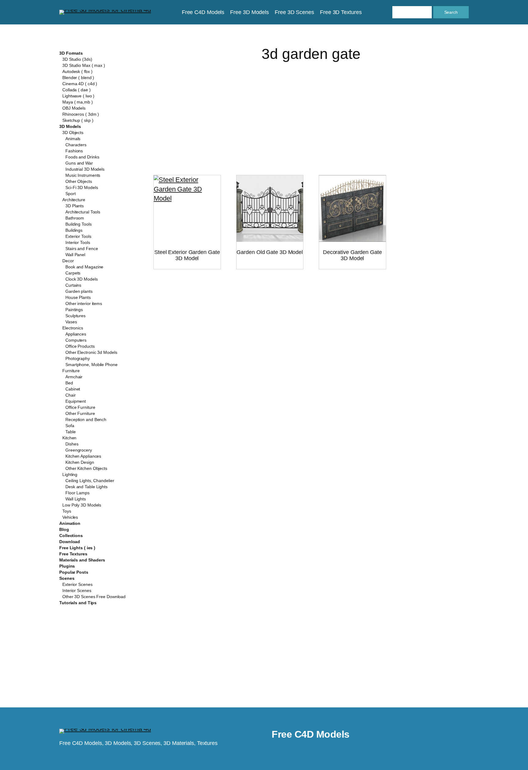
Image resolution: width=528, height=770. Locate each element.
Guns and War (79, 163)
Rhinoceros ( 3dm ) (80, 114)
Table (70, 431)
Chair (70, 395)
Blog (64, 529)
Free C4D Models (311, 734)
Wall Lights (75, 498)
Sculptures (75, 315)
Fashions (74, 150)
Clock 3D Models (81, 279)
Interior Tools (77, 242)
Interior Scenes (76, 590)
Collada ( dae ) (76, 89)
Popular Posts (73, 572)
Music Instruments (82, 175)
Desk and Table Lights (86, 486)
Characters (75, 144)
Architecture (73, 199)
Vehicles (70, 517)
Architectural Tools (82, 211)
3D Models (70, 126)
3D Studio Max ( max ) (83, 65)
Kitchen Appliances (83, 456)
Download (69, 541)
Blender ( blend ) (78, 77)
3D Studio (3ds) (77, 59)
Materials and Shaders (82, 560)
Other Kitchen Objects (86, 468)
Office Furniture (80, 407)
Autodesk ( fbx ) (77, 71)
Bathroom (74, 218)
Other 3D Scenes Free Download (94, 596)
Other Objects (78, 181)
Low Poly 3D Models (81, 505)
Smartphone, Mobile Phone (91, 364)
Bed (69, 382)
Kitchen (69, 437)
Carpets (72, 273)
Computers (75, 340)
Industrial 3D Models (85, 169)
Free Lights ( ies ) (77, 547)
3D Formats (71, 53)
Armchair (73, 376)
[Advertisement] (311, 111)
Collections (71, 535)
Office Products (80, 346)
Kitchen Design (79, 462)
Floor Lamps (77, 492)
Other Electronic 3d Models (91, 352)
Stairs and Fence (81, 248)
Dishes (71, 443)
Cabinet (72, 389)
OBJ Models (74, 108)
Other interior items (83, 303)
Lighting (69, 474)
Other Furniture (80, 413)
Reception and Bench (85, 419)
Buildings (73, 230)
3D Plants (74, 205)
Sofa (69, 425)
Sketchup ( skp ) (77, 120)
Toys (66, 511)
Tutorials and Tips (78, 602)
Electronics (72, 327)
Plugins (67, 566)
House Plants (78, 297)
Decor (68, 260)
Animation (69, 523)
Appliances (75, 334)
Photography (77, 358)
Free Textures (73, 553)
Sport (70, 193)
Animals (72, 138)
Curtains (73, 285)
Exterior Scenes (77, 584)
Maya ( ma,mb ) (77, 102)
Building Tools (78, 224)
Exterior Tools (78, 236)
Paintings (74, 309)
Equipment (75, 401)
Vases (71, 321)
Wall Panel (75, 254)
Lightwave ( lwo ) (78, 95)
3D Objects (72, 132)
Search (451, 12)
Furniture (71, 370)
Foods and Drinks (82, 156)
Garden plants (79, 291)
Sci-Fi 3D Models (81, 187)
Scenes (66, 578)
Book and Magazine (84, 266)
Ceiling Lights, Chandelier (89, 480)
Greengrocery (78, 450)
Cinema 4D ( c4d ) (79, 83)
